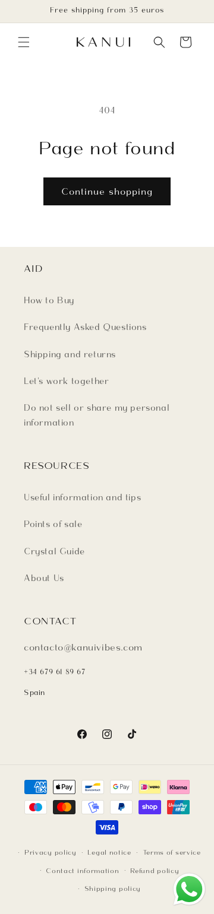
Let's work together (66, 381)
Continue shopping (107, 192)
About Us (44, 578)
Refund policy (154, 871)
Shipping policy (112, 888)
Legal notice (109, 852)
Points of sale (53, 524)
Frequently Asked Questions (85, 327)
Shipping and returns (70, 354)
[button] (24, 42)
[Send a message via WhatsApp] (189, 889)
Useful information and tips (82, 497)
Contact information (82, 871)
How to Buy (49, 300)
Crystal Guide (54, 551)
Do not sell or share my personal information (96, 415)
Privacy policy (50, 852)
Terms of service (172, 852)
